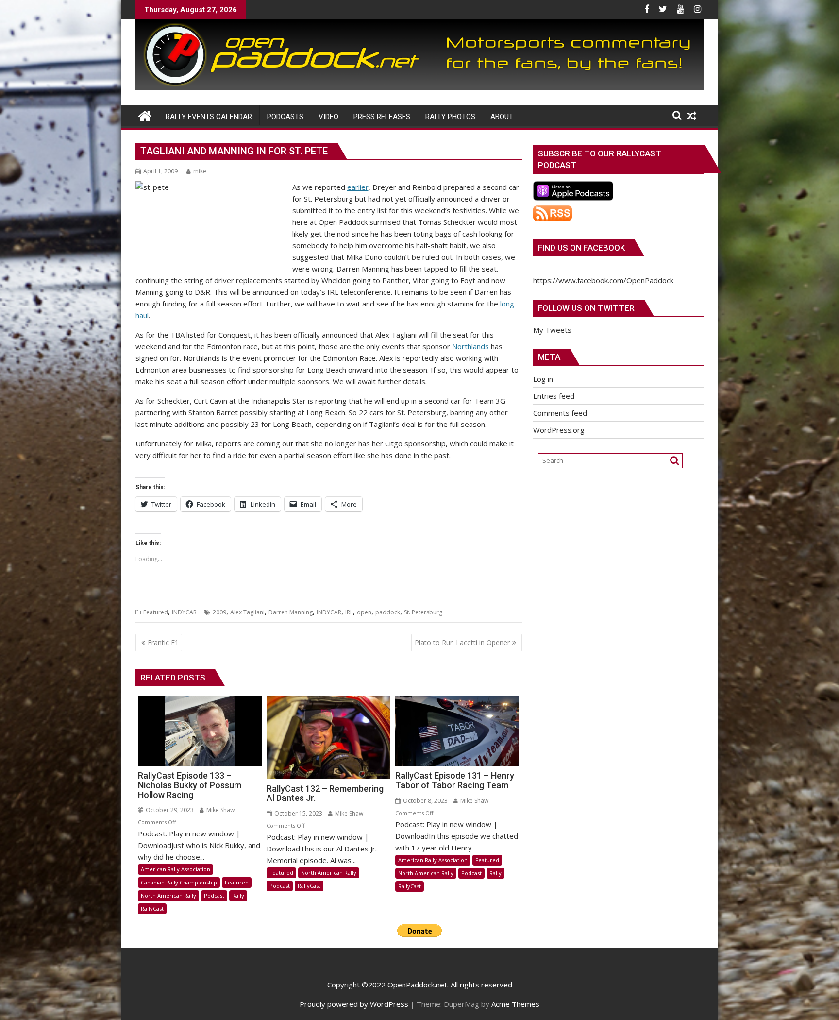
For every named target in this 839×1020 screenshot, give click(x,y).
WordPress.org (559, 430)
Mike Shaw (220, 810)
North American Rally (168, 895)
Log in (543, 379)
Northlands (470, 346)
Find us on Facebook (581, 248)
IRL (349, 612)
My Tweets (552, 330)
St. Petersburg (423, 612)
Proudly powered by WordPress (354, 1004)
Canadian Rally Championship (179, 882)
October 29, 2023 (169, 810)
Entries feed (553, 396)
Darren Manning (290, 612)
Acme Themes (515, 1004)
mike (199, 171)
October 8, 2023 (425, 801)
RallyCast (152, 908)
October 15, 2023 (297, 813)
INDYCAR (184, 612)
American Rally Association (175, 869)
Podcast (214, 895)
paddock (387, 612)
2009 (219, 612)
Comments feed (560, 413)
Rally (238, 895)
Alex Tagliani (247, 612)
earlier (358, 187)
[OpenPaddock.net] (419, 87)
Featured (155, 612)
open (364, 612)
